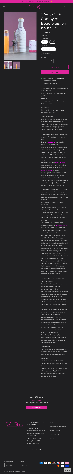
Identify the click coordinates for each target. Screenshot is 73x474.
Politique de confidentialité (58, 426)
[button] (4, 7)
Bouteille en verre (48, 49)
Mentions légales (55, 430)
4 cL (52, 42)
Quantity (43, 57)
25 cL (44, 42)
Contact (52, 439)
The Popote (11, 471)
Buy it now (54, 72)
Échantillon (47, 53)
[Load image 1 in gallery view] (8, 65)
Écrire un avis (36, 407)
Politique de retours (56, 435)
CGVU (51, 422)
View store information (50, 83)
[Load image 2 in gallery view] (16, 65)
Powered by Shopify (20, 471)
